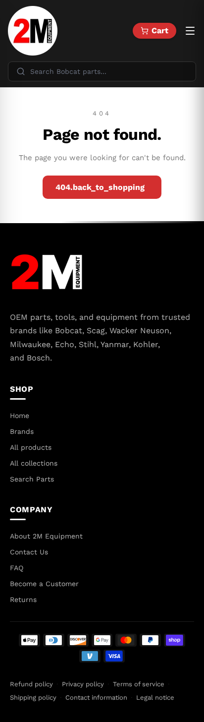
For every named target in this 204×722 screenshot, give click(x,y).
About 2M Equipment (46, 536)
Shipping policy (33, 697)
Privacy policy (83, 684)
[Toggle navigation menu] (190, 31)
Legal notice (155, 697)
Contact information (96, 697)
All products (30, 447)
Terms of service (138, 684)
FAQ (16, 568)
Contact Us (29, 552)
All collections (33, 463)
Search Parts (32, 479)
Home (19, 416)
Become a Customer (44, 584)
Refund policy (31, 684)
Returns (23, 599)
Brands (22, 431)
